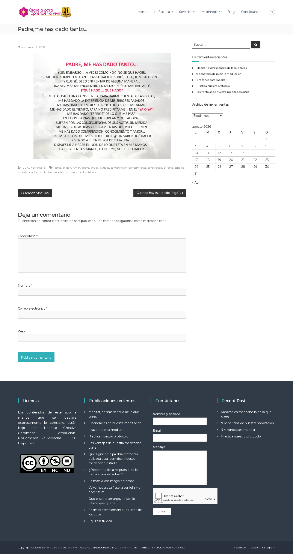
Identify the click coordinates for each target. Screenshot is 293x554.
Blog (231, 12)
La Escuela (162, 12)
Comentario (28, 236)
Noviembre (38, 167)
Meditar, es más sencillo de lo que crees (221, 67)
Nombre (25, 285)
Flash (130, 547)
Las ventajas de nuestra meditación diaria (222, 91)
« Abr (196, 182)
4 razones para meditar (211, 79)
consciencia (155, 167)
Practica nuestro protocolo (213, 85)
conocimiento (137, 167)
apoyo (85, 167)
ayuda (95, 167)
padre (83, 172)
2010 (26, 167)
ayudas (104, 167)
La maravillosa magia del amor (111, 481)
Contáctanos (250, 12)
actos (57, 167)
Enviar (161, 511)
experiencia (25, 172)
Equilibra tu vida (100, 521)
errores (168, 167)
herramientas (43, 172)
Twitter (254, 547)
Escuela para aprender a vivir (60, 547)
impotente (60, 172)
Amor (76, 167)
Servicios (185, 12)
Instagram (268, 547)
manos (73, 172)
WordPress (178, 547)
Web (21, 331)
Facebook (240, 547)
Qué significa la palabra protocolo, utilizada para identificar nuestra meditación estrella (114, 458)
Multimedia (209, 12)
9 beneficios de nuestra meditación (218, 73)
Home (142, 12)
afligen (66, 167)
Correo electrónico (32, 308)
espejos (179, 167)
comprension (119, 167)
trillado (92, 172)
